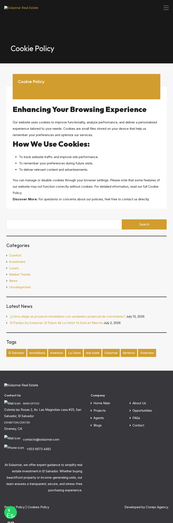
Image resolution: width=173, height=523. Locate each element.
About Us (139, 403)
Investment (17, 262)
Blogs (97, 425)
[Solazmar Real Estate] (21, 8)
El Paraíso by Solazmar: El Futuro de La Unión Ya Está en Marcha (56, 323)
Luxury (14, 268)
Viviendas (147, 353)
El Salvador (16, 353)
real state (92, 353)
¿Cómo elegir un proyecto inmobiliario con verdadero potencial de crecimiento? (67, 316)
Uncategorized (20, 287)
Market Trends (19, 274)
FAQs (136, 417)
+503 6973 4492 (38, 449)
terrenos (129, 353)
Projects (99, 410)
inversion (56, 353)
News (13, 281)
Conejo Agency (157, 507)
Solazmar (111, 353)
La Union (74, 353)
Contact (138, 425)
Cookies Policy (38, 507)
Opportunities (142, 410)
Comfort (15, 255)
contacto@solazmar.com (41, 439)
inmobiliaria (37, 353)
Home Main (101, 403)
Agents (98, 417)
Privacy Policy (14, 507)
